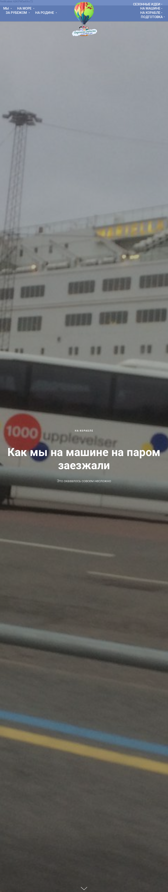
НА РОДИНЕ (45, 13)
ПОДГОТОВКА (152, 17)
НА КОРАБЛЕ (150, 13)
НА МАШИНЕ (150, 8)
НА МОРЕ (24, 8)
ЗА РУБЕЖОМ (17, 13)
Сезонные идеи (146, 4)
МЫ (6, 8)
